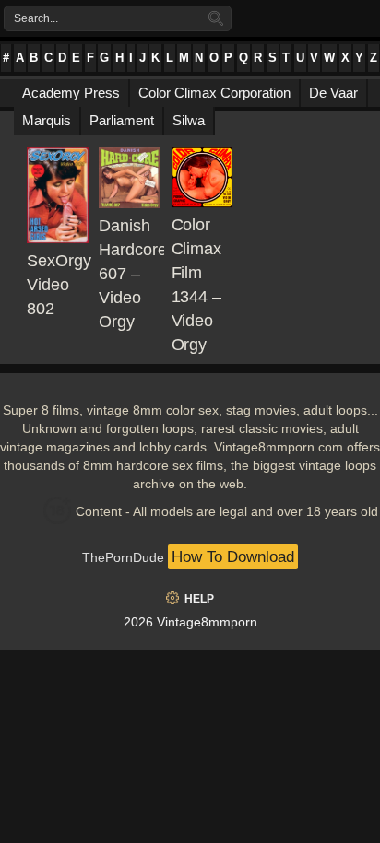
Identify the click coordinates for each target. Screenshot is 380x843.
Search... (36, 18)
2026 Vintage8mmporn (190, 622)
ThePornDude (123, 557)
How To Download (233, 557)
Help (199, 598)
